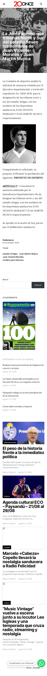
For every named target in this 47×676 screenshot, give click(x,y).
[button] (41, 663)
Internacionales (10, 442)
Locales (7, 547)
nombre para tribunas (13, 260)
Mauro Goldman (9, 472)
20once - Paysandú (33, 667)
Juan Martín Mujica (28, 253)
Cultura (7, 496)
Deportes (9, 29)
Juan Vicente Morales (13, 257)
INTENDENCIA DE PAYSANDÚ (18, 359)
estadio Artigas (10, 253)
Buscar (5, 279)
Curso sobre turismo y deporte (17, 406)
